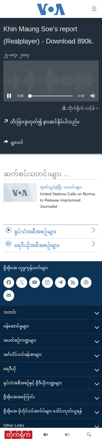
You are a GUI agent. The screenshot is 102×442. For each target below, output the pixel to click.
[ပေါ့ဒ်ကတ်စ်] (85, 282)
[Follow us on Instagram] (47, 282)
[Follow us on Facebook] (8, 282)
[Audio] (67, 435)
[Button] (13, 143)
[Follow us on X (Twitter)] (21, 282)
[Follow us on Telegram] (60, 282)
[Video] (45, 435)
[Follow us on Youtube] (34, 282)
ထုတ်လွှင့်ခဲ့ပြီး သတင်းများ (61, 187)
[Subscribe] (8, 295)
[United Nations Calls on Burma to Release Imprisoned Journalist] (20, 192)
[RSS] (73, 282)
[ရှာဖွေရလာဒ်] (88, 435)
